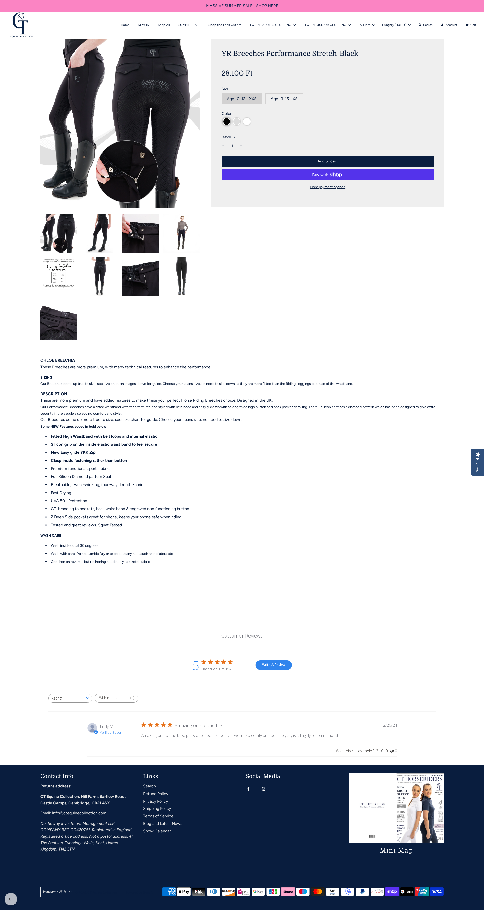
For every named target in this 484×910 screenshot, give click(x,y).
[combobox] (70, 698)
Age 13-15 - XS (284, 98)
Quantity (228, 137)
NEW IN (143, 25)
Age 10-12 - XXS (242, 98)
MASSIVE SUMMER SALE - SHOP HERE (242, 5)
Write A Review (273, 664)
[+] (241, 146)
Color (226, 113)
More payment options (327, 187)
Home (125, 25)
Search (149, 786)
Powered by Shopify (139, 892)
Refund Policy (155, 793)
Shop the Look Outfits (225, 25)
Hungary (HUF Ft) (394, 25)
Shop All (164, 25)
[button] (226, 121)
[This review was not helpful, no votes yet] (392, 751)
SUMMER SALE (189, 25)
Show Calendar (157, 831)
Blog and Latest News (162, 823)
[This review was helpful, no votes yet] (382, 751)
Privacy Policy (155, 801)
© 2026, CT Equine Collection (96, 892)
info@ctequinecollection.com (79, 813)
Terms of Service (158, 816)
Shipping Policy (157, 808)
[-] (223, 146)
